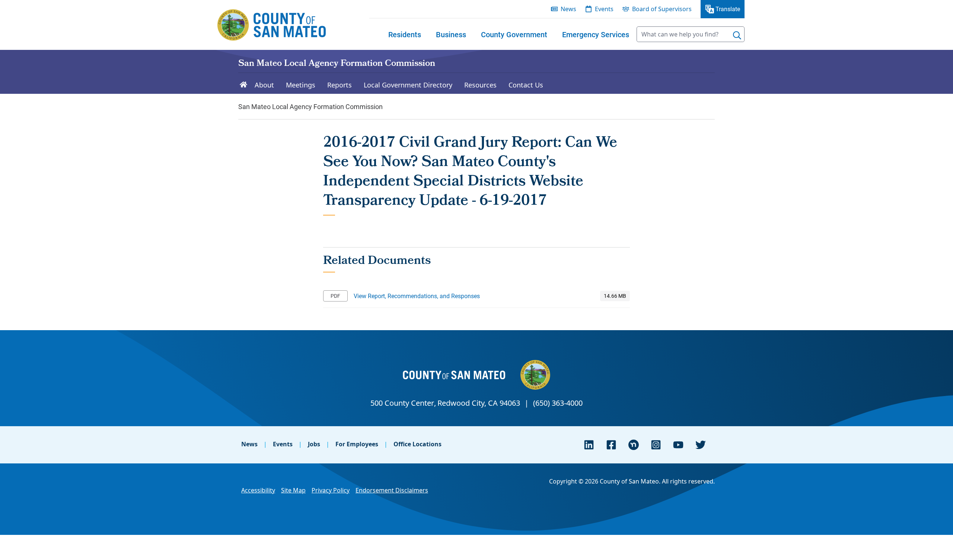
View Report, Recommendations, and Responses (417, 296)
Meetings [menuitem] (300, 84)
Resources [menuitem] (480, 84)
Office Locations (417, 444)
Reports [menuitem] (339, 84)
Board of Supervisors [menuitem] (662, 9)
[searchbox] (691, 34)
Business (451, 34)
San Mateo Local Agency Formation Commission (336, 64)
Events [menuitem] (604, 9)
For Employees (356, 444)
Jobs (314, 444)
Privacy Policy (331, 490)
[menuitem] (404, 34)
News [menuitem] (568, 9)
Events (283, 444)
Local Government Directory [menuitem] (408, 84)
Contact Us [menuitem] (526, 84)
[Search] (737, 35)
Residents (404, 34)
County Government (514, 34)
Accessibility (258, 490)
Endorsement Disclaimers (392, 490)
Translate (727, 9)
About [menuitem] (264, 84)
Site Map (293, 490)
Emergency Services (595, 34)
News (249, 444)
